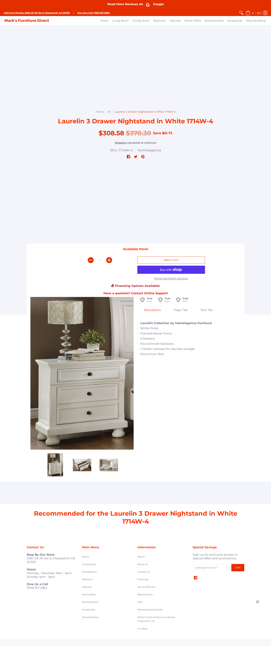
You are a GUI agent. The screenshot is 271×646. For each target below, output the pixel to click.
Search (141, 556)
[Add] (109, 260)
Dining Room (89, 571)
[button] (253, 13)
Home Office (89, 594)
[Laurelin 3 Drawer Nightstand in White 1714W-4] (55, 464)
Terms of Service (146, 587)
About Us (142, 564)
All (109, 111)
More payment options (171, 278)
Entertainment (90, 602)
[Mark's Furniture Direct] (27, 20)
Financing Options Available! (137, 286)
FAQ (139, 602)
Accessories (88, 609)
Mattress (87, 587)
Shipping (120, 142)
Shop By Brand (90, 617)
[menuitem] (241, 13)
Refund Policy (145, 594)
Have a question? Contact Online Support (135, 293)
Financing (142, 579)
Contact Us (143, 571)
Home (100, 111)
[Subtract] (91, 260)
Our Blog (142, 628)
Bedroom (87, 579)
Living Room (89, 564)
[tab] (152, 310)
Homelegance (149, 150)
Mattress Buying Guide (149, 609)
